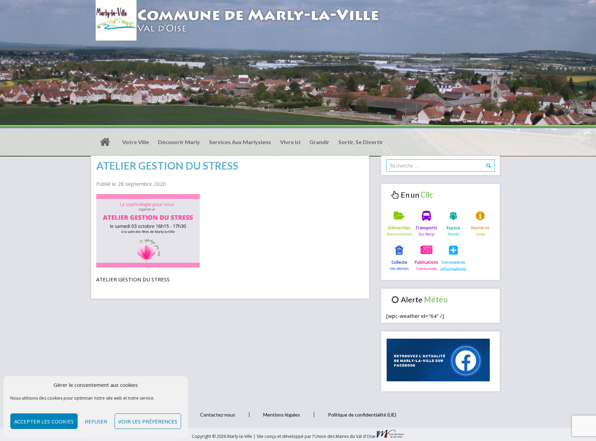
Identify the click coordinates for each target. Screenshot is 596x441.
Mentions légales (281, 414)
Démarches (399, 228)
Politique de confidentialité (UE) (362, 414)
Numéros (480, 228)
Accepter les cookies (44, 421)
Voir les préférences (147, 421)
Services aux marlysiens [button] (240, 142)
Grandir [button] (319, 142)
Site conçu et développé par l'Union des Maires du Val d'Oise (316, 436)
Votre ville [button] (135, 142)
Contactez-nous (217, 414)
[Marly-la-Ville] (105, 142)
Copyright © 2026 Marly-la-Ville (222, 436)
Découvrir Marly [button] (179, 142)
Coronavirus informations (453, 265)
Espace (453, 228)
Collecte (399, 262)
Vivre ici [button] (290, 142)
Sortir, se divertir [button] (360, 142)
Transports (426, 228)
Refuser (96, 421)
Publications (426, 262)
